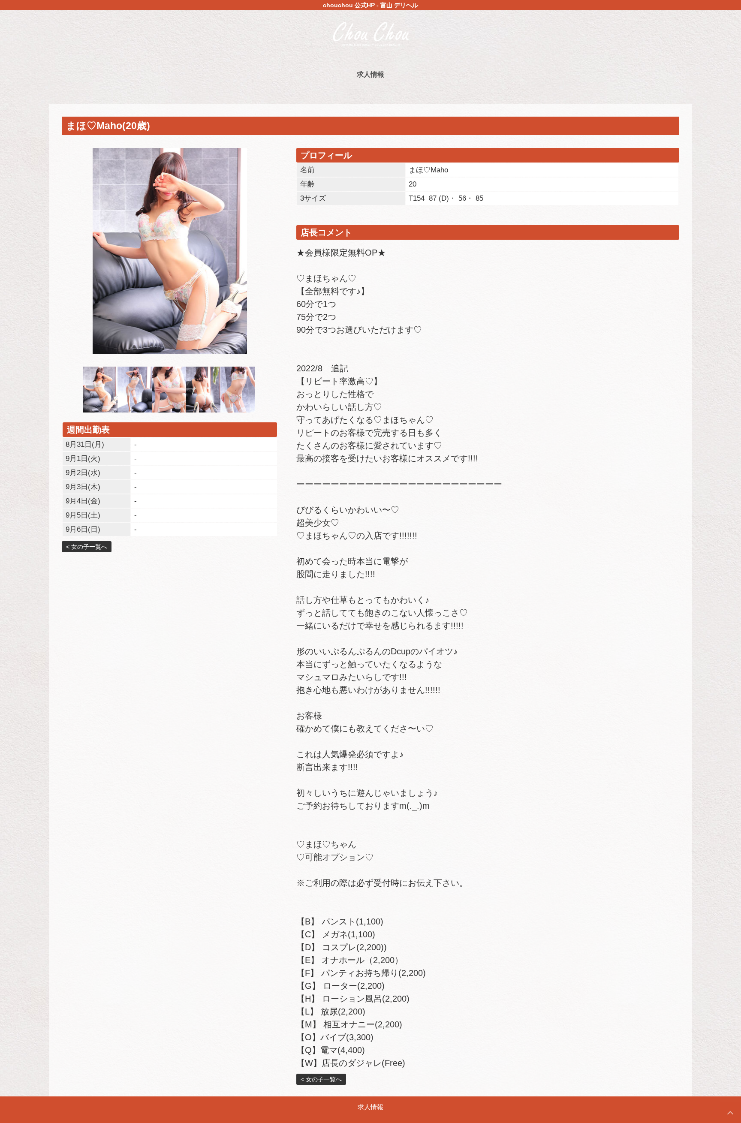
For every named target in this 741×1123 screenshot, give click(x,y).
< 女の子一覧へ (86, 546)
